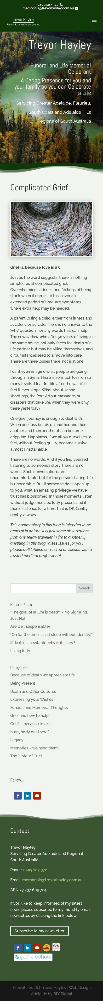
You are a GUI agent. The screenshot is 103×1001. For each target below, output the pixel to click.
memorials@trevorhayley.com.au (52, 880)
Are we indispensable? (30, 626)
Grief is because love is (31, 723)
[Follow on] (47, 948)
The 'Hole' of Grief (26, 756)
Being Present (22, 683)
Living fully (20, 650)
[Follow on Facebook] (18, 796)
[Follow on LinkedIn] (27, 796)
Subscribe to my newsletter (39, 931)
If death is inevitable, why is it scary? (42, 643)
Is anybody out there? (29, 732)
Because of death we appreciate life (42, 675)
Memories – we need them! (34, 748)
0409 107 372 (47, 5)
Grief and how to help (29, 715)
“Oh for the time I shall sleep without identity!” (51, 634)
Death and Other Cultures (33, 691)
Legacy (16, 740)
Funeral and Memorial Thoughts (39, 707)
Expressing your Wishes (31, 699)
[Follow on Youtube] (37, 796)
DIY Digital (62, 994)
